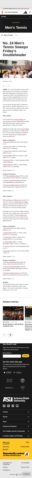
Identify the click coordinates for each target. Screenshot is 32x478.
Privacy (9, 467)
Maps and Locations (9, 443)
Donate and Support (10, 426)
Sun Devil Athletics (11, 12)
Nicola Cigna (7, 146)
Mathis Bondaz (8, 232)
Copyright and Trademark (9, 463)
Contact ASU (25, 446)
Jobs (27, 442)
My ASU (9, 449)
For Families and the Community (14, 431)
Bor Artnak (22, 134)
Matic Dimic (16, 176)
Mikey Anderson (8, 164)
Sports (5, 417)
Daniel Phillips (19, 119)
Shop (4, 421)
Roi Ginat (7, 160)
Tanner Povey (7, 121)
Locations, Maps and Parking (12, 436)
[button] (10, 335)
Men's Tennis (6, 322)
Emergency (9, 470)
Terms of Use (25, 467)
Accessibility (25, 463)
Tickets (5, 412)
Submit (25, 355)
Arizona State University (23, 8)
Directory (9, 446)
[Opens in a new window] (16, 454)
